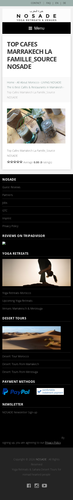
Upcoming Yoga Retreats (17, 300)
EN (56, 3)
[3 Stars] (14, 161)
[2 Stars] (11, 161)
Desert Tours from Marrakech (20, 364)
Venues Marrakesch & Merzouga (22, 308)
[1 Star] (8, 161)
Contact (36, 3)
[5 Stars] (21, 161)
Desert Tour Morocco (15, 356)
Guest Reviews (11, 187)
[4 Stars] (17, 161)
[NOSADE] (36, 15)
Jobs (4, 203)
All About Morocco (28, 82)
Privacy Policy (10, 226)
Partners (7, 195)
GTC (4, 210)
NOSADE (41, 459)
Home (10, 82)
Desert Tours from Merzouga (20, 372)
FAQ (48, 3)
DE (64, 3)
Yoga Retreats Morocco (16, 293)
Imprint (6, 218)
